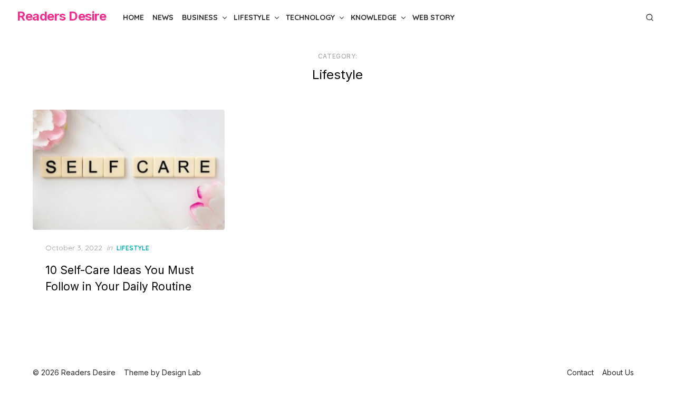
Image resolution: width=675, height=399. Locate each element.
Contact (580, 372)
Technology (310, 17)
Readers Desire (61, 16)
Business (200, 17)
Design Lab (181, 372)
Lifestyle (252, 17)
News (162, 17)
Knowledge (374, 17)
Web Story (433, 17)
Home (133, 17)
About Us (618, 372)
